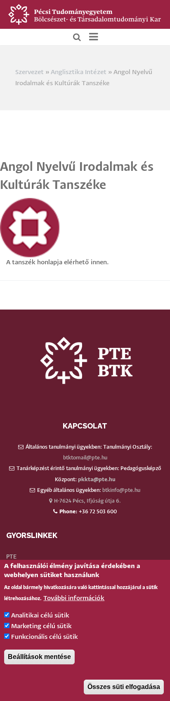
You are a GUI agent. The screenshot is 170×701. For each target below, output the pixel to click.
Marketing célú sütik (41, 626)
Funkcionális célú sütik (44, 637)
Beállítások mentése (39, 656)
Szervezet (29, 72)
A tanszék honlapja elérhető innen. (57, 262)
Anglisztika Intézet (78, 72)
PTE (11, 557)
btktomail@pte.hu (85, 458)
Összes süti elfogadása (123, 686)
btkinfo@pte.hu (121, 490)
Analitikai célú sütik (40, 616)
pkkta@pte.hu (97, 479)
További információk (73, 598)
